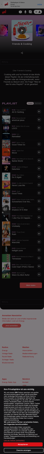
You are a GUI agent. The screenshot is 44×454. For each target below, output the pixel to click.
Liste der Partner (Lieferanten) (14, 440)
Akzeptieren (23, 444)
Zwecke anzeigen (23, 450)
